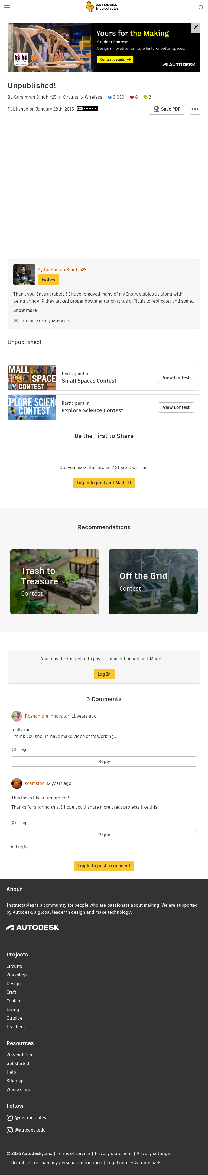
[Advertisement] (104, 47)
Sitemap (15, 1081)
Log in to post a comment (104, 866)
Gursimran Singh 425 (35, 97)
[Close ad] (195, 28)
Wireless (93, 97)
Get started (17, 1063)
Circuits (70, 97)
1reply (21, 846)
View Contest (176, 377)
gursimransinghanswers (45, 320)
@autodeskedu (30, 1130)
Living (12, 1009)
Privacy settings (153, 1153)
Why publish (19, 1055)
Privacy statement (113, 1153)
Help (11, 1072)
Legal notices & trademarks (135, 1163)
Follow (48, 279)
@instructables (30, 1117)
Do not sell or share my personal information (56, 1163)
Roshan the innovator (47, 716)
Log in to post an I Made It (104, 483)
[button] (7, 7)
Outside (14, 1018)
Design (13, 983)
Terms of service (73, 1153)
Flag (22, 749)
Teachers (15, 1027)
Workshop (16, 975)
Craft (11, 992)
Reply (104, 761)
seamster (34, 783)
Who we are (18, 1089)
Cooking (14, 1001)
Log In (104, 674)
